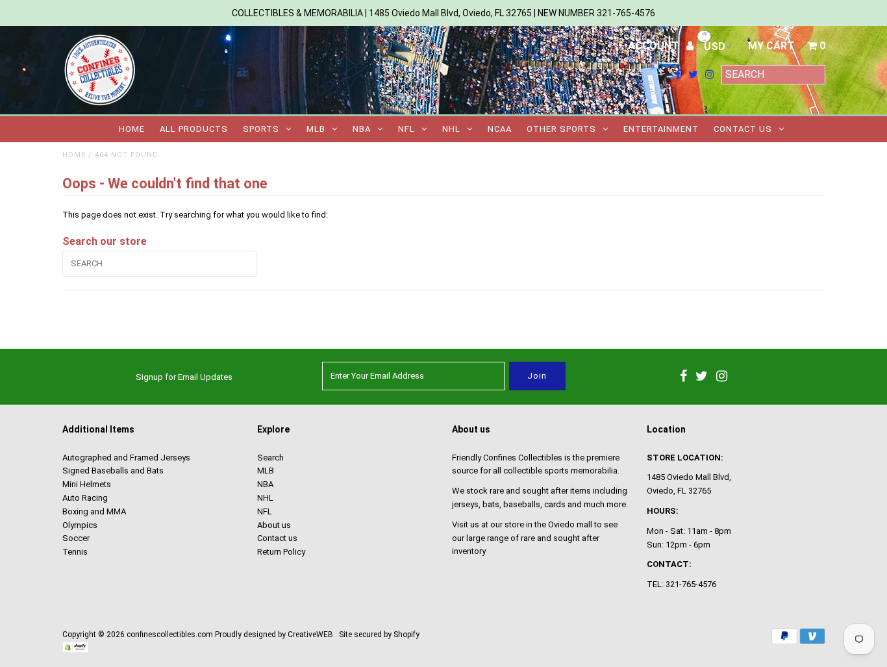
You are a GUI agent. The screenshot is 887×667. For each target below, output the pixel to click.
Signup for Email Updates (184, 377)
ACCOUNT (654, 46)
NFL (406, 129)
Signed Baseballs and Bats (113, 470)
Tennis (75, 552)
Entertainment (661, 129)
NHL (451, 129)
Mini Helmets (86, 484)
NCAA (500, 129)
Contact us (743, 129)
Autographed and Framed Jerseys (126, 457)
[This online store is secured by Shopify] (75, 650)
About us (274, 525)
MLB (315, 129)
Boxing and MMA (94, 511)
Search (270, 457)
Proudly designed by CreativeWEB (274, 634)
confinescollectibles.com (170, 634)
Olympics (79, 525)
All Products (194, 129)
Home (132, 129)
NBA (362, 129)
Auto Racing (85, 498)
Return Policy (281, 552)
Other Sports (561, 129)
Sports (261, 129)
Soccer (76, 538)
